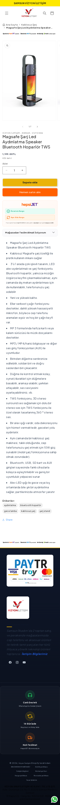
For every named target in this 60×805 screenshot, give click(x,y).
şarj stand (45, 511)
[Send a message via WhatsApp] (54, 799)
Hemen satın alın (30, 192)
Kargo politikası (21, 776)
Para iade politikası (41, 776)
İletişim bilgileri (22, 771)
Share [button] (9, 519)
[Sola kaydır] (22, 126)
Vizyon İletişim (24, 763)
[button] (6, 13)
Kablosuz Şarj (29, 24)
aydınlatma (10, 505)
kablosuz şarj (28, 511)
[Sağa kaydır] (37, 126)
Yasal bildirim (31, 780)
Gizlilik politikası (41, 767)
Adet (5, 163)
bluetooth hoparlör (30, 505)
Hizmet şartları (41, 771)
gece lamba (10, 511)
